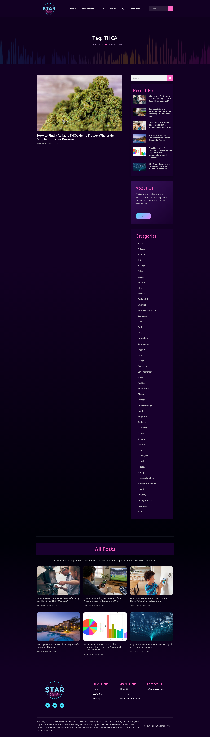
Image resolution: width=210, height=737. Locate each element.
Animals (142, 254)
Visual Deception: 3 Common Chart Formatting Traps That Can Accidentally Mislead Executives (160, 153)
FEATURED (143, 388)
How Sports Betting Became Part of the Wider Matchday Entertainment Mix (160, 112)
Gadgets (142, 422)
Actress (141, 248)
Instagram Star (145, 500)
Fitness (141, 399)
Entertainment (87, 9)
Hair (140, 450)
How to (141, 489)
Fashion (112, 9)
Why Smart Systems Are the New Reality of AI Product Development (159, 166)
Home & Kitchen (146, 478)
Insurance (142, 505)
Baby (140, 271)
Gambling (142, 427)
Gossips (141, 444)
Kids (140, 511)
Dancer (141, 355)
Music (101, 9)
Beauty (141, 282)
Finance (141, 394)
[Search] (170, 8)
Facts (140, 377)
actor (140, 243)
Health (141, 461)
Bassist (141, 276)
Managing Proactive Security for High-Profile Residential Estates (159, 137)
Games (141, 433)
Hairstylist (143, 455)
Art (139, 260)
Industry (142, 494)
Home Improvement (148, 483)
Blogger (141, 293)
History (141, 466)
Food (140, 410)
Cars (140, 321)
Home (73, 9)
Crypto (141, 349)
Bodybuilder (144, 299)
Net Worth (135, 9)
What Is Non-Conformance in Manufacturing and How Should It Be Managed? (160, 98)
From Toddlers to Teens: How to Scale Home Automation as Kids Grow (160, 124)
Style (123, 9)
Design (141, 360)
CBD (140, 332)
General (141, 438)
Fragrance (142, 416)
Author (141, 265)
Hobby (141, 472)
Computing (143, 343)
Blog (140, 288)
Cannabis (142, 316)
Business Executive (147, 310)
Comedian (143, 338)
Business (142, 304)
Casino (141, 327)
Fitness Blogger (145, 405)
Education (143, 366)
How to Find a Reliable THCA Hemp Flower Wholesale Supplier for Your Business (75, 137)
